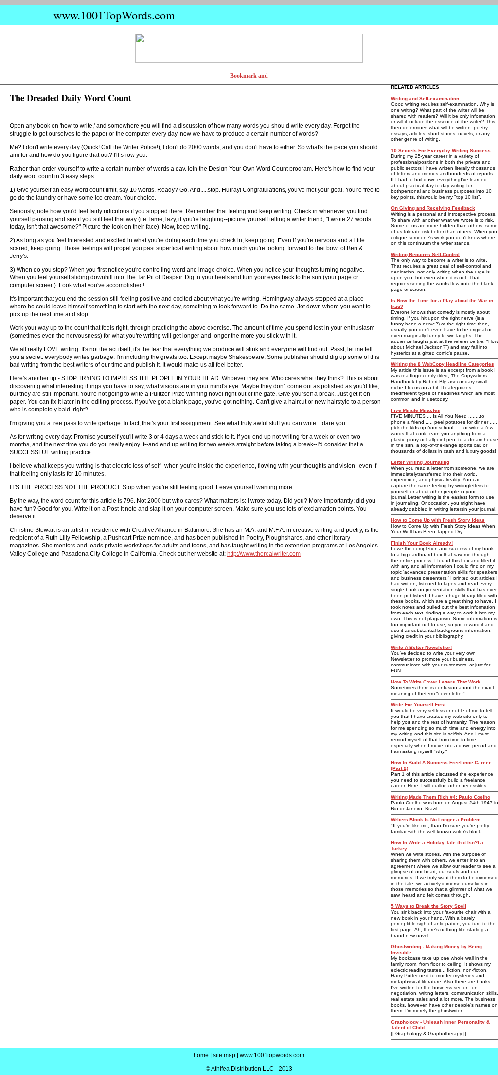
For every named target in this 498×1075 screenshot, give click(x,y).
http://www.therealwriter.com (264, 553)
